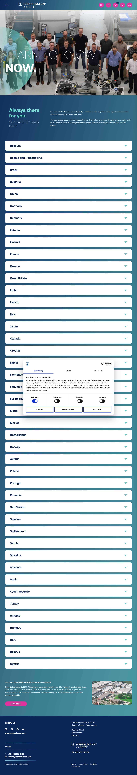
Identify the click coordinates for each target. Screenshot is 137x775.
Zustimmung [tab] (38, 371)
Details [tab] (68, 371)
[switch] (57, 401)
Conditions (93, 764)
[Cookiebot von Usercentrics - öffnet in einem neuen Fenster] (102, 364)
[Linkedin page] (6, 729)
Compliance (76, 766)
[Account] (108, 5)
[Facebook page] (12, 729)
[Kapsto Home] (32, 5)
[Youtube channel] (23, 729)
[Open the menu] (7, 5)
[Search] (122, 5)
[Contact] (129, 5)
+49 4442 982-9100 (16, 754)
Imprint (74, 764)
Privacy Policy (83, 764)
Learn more (16, 704)
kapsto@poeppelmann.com (19, 757)
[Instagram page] (18, 729)
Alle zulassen (97, 409)
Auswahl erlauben (68, 409)
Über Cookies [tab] (98, 371)
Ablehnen (39, 409)
